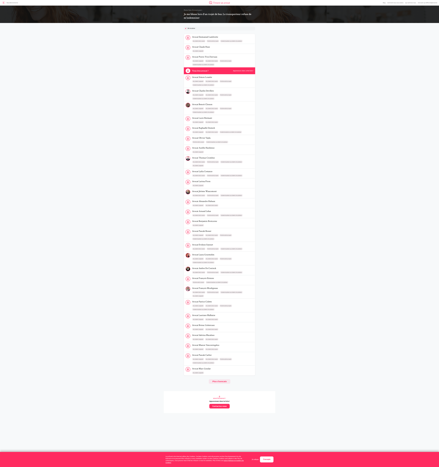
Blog (384, 3)
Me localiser (191, 28)
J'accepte (266, 459)
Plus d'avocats (219, 381)
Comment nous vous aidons (395, 3)
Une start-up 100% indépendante (427, 3)
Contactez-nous (219, 406)
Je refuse (255, 459)
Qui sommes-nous (410, 3)
